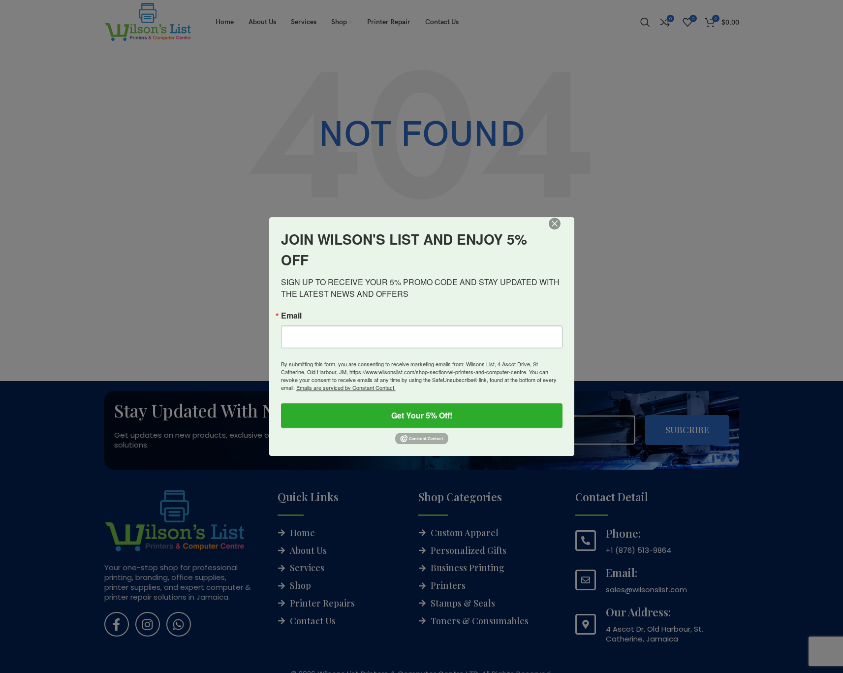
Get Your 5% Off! (421, 415)
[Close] (561, 230)
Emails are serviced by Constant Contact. (346, 387)
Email (291, 316)
